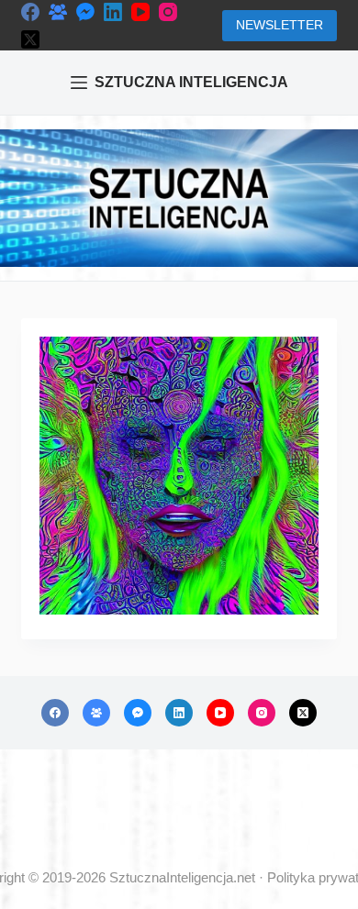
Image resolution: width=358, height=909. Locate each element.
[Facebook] (30, 12)
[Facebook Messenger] (85, 12)
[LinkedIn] (113, 12)
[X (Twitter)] (30, 39)
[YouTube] (140, 12)
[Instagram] (168, 12)
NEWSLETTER (279, 24)
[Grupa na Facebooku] (58, 12)
